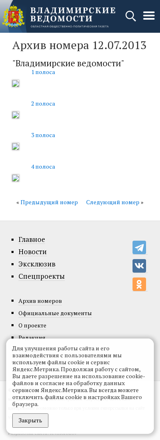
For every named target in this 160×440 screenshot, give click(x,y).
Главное (31, 239)
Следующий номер (112, 202)
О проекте (32, 325)
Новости (32, 251)
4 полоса (43, 166)
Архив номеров (40, 301)
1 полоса (43, 72)
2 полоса (43, 103)
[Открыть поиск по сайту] (131, 20)
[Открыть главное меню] (148, 20)
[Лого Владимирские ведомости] (58, 16)
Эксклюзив (36, 264)
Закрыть (30, 420)
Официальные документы (55, 313)
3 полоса (43, 135)
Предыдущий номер (49, 202)
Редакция (32, 337)
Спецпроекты (41, 276)
